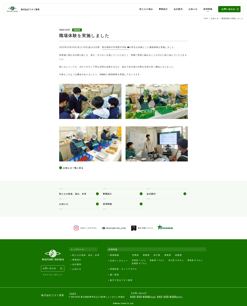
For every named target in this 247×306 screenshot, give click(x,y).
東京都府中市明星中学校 (114, 47)
